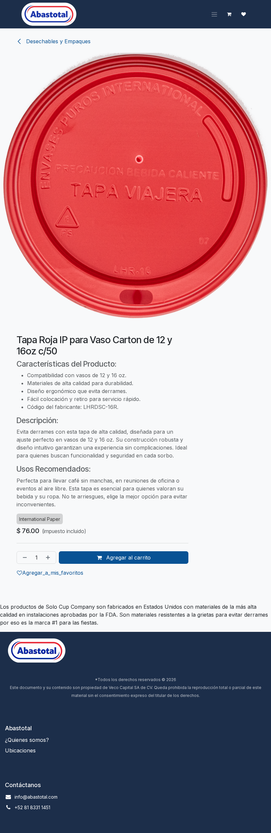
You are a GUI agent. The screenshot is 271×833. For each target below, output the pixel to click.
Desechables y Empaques (57, 41)
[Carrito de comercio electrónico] (229, 14)
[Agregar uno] (49, 557)
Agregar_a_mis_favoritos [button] (52, 572)
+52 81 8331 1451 (32, 807)
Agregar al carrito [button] (127, 557)
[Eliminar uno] (23, 557)
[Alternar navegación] (214, 14)
